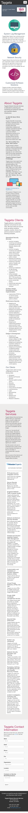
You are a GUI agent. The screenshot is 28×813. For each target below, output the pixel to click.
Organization (7, 762)
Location (6, 768)
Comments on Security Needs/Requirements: (10, 774)
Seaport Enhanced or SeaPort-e (12, 189)
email (15, 734)
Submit (6, 784)
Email (5, 744)
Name (5, 738)
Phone (5, 750)
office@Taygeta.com (16, 807)
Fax (5, 756)
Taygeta (6, 2)
